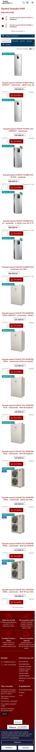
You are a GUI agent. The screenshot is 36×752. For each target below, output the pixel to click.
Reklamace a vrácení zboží (27, 678)
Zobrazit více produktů (17, 31)
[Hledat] (23, 2)
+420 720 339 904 (9, 665)
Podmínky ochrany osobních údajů (24, 670)
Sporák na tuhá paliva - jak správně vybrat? (8, 710)
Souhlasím (25, 748)
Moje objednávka (24, 664)
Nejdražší (22, 41)
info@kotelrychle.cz (9, 662)
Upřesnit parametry (12, 36)
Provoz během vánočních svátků (8, 705)
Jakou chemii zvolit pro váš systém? (8, 697)
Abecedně (29, 41)
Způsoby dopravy (24, 676)
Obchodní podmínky (25, 666)
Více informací (14, 738)
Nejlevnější (15, 41)
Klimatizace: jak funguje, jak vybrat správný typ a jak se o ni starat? (8, 692)
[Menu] (32, 2)
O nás (20, 695)
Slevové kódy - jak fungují (9, 701)
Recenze (21, 681)
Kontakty (21, 693)
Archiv (4, 714)
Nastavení (17, 742)
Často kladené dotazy (25, 690)
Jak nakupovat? (23, 662)
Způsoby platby (23, 673)
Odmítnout (9, 748)
